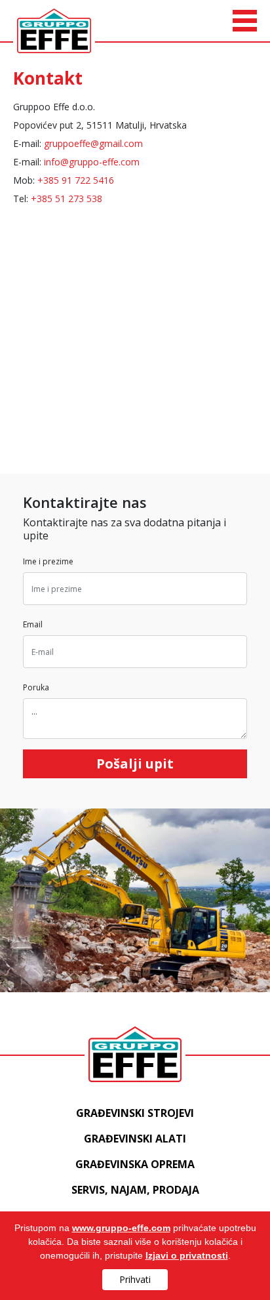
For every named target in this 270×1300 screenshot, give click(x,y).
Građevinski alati (135, 1138)
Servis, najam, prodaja (135, 1190)
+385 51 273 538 (66, 198)
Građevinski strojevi (135, 1113)
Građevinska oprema (135, 1164)
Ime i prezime (48, 561)
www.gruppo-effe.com (121, 1228)
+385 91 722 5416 (75, 180)
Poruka (36, 687)
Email (33, 624)
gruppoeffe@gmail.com (93, 143)
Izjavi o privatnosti (186, 1255)
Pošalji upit (135, 763)
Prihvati (135, 1279)
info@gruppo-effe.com (92, 162)
